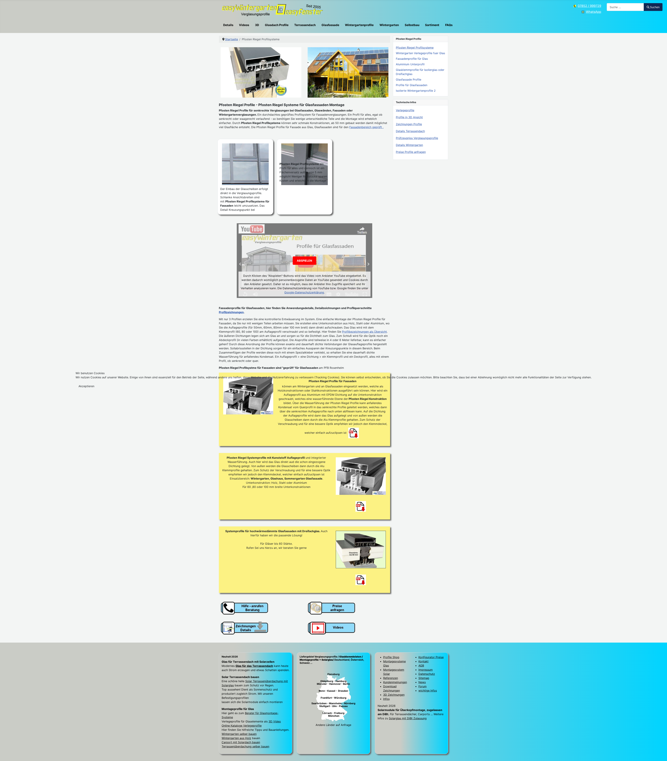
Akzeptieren (86, 386)
